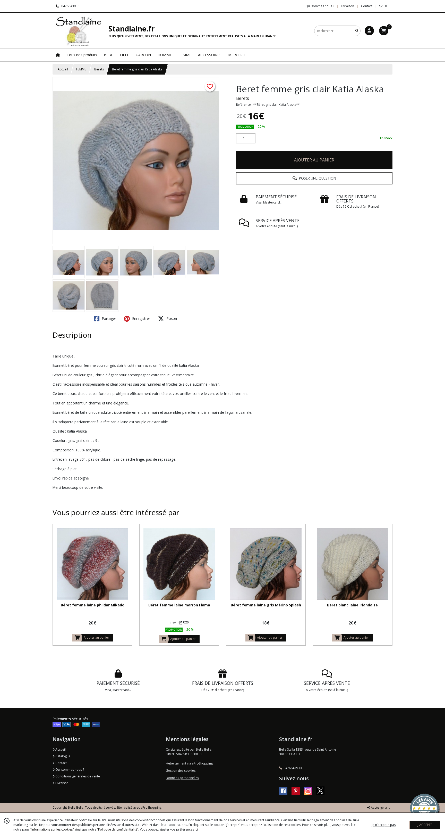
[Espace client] (369, 30)
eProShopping (151, 807)
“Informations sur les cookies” (52, 829)
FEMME (81, 69)
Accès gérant (380, 807)
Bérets (99, 69)
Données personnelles (182, 778)
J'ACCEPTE (425, 825)
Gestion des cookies (180, 770)
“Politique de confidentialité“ (117, 829)
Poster (171, 318)
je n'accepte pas (384, 825)
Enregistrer (140, 318)
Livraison (62, 783)
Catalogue (62, 756)
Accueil (63, 69)
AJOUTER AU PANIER (314, 160)
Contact (366, 6)
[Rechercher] (357, 31)
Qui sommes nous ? (69, 769)
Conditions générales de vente (77, 776)
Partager (108, 318)
